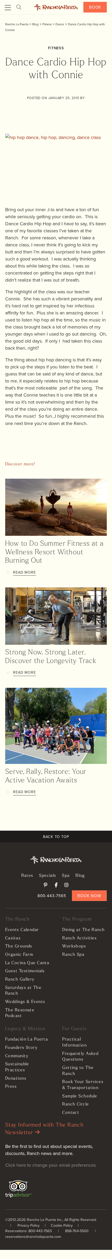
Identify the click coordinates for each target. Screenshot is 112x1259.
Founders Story (21, 1048)
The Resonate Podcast (19, 1013)
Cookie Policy (62, 1225)
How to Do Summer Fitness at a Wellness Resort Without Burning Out (54, 552)
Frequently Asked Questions (80, 1057)
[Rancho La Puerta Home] (56, 7)
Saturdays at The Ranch (23, 991)
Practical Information (74, 1042)
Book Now (89, 895)
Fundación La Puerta (26, 1039)
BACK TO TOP (56, 836)
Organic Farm (19, 955)
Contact (70, 1113)
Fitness (56, 48)
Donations (15, 1078)
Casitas (13, 938)
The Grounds (18, 946)
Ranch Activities (79, 938)
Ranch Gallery (20, 979)
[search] (18, 7)
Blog (80, 876)
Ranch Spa (73, 955)
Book (95, 7)
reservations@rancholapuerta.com (33, 1236)
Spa (66, 876)
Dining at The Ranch (83, 930)
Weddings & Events (25, 1002)
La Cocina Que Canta (27, 963)
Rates (27, 876)
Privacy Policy (28, 1225)
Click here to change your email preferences (50, 1165)
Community (16, 1056)
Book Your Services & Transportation (82, 1085)
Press (11, 1087)
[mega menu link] (8, 8)
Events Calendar (22, 930)
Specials (47, 876)
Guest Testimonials (25, 971)
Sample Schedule (79, 1096)
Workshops (74, 946)
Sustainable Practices (17, 1067)
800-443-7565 (52, 895)
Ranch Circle (75, 1104)
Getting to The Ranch (78, 1071)
